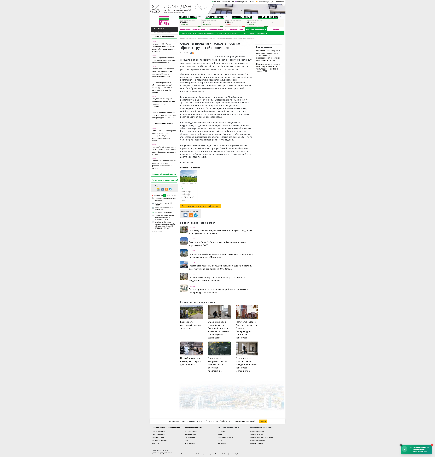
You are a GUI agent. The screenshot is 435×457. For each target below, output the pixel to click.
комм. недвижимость (268, 16)
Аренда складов (256, 443)
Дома (220, 434)
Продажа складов (257, 440)
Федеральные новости (164, 123)
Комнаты (155, 443)
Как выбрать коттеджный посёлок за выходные (190, 325)
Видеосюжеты (262, 33)
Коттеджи (221, 431)
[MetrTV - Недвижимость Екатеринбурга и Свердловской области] (164, 20)
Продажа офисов (257, 431)
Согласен (263, 421)
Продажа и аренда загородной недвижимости (197, 33)
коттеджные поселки (242, 16)
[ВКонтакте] (191, 53)
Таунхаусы (222, 443)
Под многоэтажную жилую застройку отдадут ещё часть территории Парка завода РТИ (268, 68)
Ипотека (276, 29)
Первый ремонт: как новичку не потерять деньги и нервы (190, 361)
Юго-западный (191, 437)
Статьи (251, 33)
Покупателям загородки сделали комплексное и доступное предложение (217, 364)
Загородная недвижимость (256, 29)
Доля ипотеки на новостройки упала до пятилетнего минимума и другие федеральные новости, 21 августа (164, 136)
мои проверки (278, 2)
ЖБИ (186, 440)
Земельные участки (225, 437)
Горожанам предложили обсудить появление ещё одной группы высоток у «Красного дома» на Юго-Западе (162, 87)
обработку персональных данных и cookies (238, 421)
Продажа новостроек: (193, 427)
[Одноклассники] (193, 53)
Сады (220, 440)
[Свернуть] (401, 445)
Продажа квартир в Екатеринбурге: (166, 427)
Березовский (190, 443)
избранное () (263, 2)
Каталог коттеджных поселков (227, 33)
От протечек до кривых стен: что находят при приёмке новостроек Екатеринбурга (246, 364)
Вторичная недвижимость (216, 29)
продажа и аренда (188, 16)
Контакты (239, 454)
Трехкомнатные (158, 437)
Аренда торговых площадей (261, 437)
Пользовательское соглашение (172, 454)
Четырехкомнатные (159, 440)
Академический (191, 431)
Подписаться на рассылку (200, 206)
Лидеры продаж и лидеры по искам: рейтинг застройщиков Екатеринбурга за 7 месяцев (164, 115)
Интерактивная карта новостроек (192, 29)
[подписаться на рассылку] (158, 189)
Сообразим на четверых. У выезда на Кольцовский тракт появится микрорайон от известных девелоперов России (268, 55)
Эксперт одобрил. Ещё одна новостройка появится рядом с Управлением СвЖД (163, 60)
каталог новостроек (214, 16)
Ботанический (190, 434)
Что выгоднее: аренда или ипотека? (165, 180)
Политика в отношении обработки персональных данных (198, 454)
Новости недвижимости (164, 36)
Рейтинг (244, 33)
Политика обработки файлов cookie (225, 454)
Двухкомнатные (158, 434)
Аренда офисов (256, 434)
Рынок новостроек (236, 29)
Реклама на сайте (157, 454)
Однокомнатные (158, 431)
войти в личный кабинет (224, 2)
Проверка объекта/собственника (164, 174)
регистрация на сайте (245, 2)
